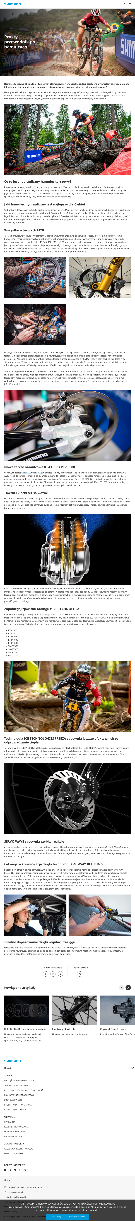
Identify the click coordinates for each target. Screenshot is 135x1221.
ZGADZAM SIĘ (55, 1216)
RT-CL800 (40, 472)
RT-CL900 (29, 472)
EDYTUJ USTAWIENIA (77, 1216)
